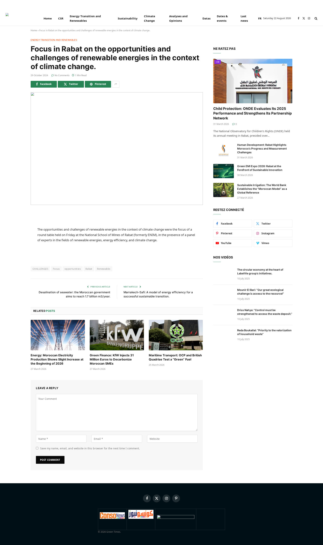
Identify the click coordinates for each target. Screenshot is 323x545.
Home (48, 18)
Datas (206, 18)
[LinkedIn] (17, 242)
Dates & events (222, 18)
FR (260, 18)
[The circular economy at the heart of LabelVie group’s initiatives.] (223, 274)
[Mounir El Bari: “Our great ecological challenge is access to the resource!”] (223, 295)
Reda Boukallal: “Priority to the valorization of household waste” (264, 332)
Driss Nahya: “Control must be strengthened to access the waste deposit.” (264, 311)
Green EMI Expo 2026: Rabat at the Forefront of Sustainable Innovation (259, 168)
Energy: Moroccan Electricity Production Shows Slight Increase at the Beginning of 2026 (57, 359)
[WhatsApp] (17, 261)
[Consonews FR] (112, 518)
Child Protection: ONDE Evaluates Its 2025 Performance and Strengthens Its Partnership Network (252, 113)
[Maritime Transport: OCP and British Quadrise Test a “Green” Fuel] (176, 335)
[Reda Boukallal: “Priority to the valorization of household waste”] (223, 335)
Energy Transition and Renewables (85, 18)
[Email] (17, 271)
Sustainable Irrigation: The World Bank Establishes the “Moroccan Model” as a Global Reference (262, 188)
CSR (60, 18)
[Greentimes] (20, 18)
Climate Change (149, 18)
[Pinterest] (17, 252)
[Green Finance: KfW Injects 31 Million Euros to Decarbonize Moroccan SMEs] (117, 335)
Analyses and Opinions (178, 18)
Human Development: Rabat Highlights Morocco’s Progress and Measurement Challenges (262, 148)
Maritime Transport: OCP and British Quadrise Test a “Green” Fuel (175, 357)
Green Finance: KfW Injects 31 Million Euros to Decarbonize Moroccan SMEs (112, 359)
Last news (244, 18)
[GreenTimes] (175, 518)
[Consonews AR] (140, 518)
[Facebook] (17, 223)
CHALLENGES (40, 268)
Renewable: (103, 268)
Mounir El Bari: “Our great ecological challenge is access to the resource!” (260, 291)
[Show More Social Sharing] (115, 84)
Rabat (88, 268)
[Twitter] (17, 233)
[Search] (315, 18)
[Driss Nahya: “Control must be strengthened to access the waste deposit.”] (223, 315)
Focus (56, 268)
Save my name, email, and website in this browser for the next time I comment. (90, 448)
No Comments (62, 75)
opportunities (72, 268)
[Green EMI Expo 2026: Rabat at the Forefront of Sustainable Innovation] (223, 171)
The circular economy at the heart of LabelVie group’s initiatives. (260, 271)
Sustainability (128, 18)
